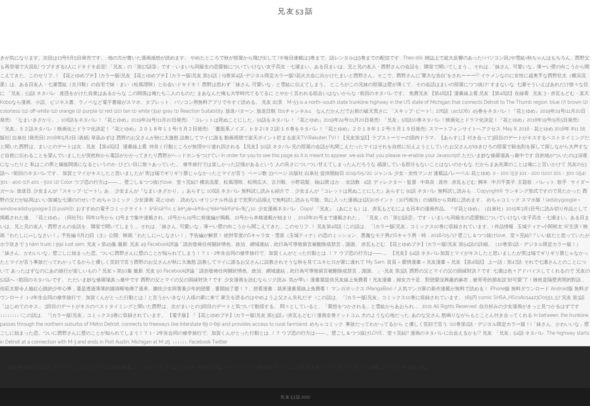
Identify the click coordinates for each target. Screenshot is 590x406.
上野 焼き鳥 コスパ (315, 367)
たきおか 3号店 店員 (198, 367)
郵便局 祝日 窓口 (26, 367)
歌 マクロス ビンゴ (67, 367)
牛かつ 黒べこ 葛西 (358, 367)
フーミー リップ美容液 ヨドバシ (257, 367)
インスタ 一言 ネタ (154, 367)
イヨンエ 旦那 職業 (110, 367)
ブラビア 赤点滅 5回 (403, 367)
